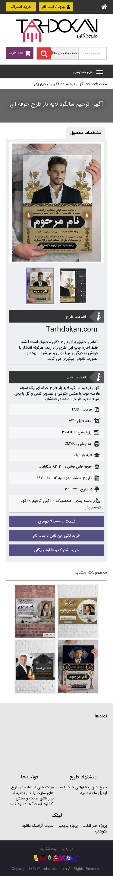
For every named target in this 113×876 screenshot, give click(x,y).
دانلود (26, 826)
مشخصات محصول (85, 133)
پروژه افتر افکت (95, 826)
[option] (56, 203)
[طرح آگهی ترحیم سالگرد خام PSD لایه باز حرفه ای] (78, 611)
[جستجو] (44, 53)
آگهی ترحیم (75, 84)
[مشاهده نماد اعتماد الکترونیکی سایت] (62, 746)
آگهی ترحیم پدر (46, 84)
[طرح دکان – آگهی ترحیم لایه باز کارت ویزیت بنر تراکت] (57, 30)
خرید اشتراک (21, 7)
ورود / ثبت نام (54, 7)
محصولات (99, 84)
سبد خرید (17, 52)
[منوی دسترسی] (100, 72)
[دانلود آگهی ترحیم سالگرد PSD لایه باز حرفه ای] (78, 666)
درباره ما (68, 849)
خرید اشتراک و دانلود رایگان (56, 550)
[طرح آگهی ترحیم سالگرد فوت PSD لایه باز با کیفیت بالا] (35, 666)
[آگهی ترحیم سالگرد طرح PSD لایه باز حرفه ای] (35, 611)
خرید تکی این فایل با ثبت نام (56, 535)
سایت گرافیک (43, 826)
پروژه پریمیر (67, 826)
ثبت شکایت (48, 849)
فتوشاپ (101, 831)
